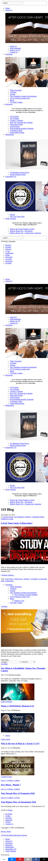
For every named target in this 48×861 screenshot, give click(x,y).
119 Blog (13, 92)
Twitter (7, 816)
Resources (9, 104)
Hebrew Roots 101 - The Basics (21, 231)
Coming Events (6, 777)
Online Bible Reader (17, 132)
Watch (7, 735)
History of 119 (15, 50)
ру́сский (8, 259)
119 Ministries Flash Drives (19, 172)
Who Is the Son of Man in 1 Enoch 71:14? (20, 743)
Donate (12, 214)
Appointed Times (38, 517)
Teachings (9, 54)
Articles (12, 94)
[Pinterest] (20, 859)
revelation (34, 579)
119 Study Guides (16, 102)
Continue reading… (8, 575)
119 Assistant (14, 118)
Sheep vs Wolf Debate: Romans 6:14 (17, 706)
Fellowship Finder (16, 124)
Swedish (8, 263)
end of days (9, 579)
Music (12, 100)
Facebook (8, 814)
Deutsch (8, 245)
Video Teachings (16, 90)
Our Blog (4, 664)
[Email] (28, 859)
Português (8, 257)
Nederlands (9, 253)
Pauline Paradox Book (18, 174)
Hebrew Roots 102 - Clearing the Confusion (25, 233)
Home (7, 8)
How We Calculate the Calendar (21, 122)
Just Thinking (19, 517)
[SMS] (12, 859)
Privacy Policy (6, 831)
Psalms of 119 (19, 601)
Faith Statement (15, 48)
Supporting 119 (10, 176)
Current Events (8, 517)
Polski (7, 255)
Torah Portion (15, 126)
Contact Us (14, 52)
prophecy (27, 579)
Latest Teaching (6, 702)
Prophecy (28, 517)
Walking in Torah (7, 519)
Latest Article (5, 739)
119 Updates (14, 116)
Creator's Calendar (16, 120)
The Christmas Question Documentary (23, 96)
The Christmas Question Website (25, 595)
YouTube (8, 818)
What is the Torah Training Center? (22, 229)
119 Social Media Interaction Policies (14, 835)
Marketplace (9, 134)
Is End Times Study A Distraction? (17, 523)
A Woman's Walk (16, 130)
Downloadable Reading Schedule (21, 128)
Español (8, 247)
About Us (8, 10)
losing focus (18, 579)
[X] (44, 859)
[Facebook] (36, 859)
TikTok (7, 822)
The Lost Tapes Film (17, 216)
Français (8, 249)
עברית (7, 251)
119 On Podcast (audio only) (20, 98)
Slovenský (9, 261)
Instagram (8, 820)
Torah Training (10, 218)
